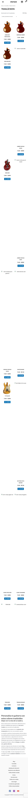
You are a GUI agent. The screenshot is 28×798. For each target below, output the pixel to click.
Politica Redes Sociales (14, 772)
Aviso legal (14, 781)
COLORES (6, 5)
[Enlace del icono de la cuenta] (22, 2)
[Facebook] (10, 791)
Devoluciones (14, 777)
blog (23, 746)
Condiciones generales (14, 784)
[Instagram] (14, 791)
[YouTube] (18, 791)
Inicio (2, 5)
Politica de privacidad (14, 786)
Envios (14, 775)
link (9, 751)
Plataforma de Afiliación (14, 770)
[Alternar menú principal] (2, 1)
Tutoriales (14, 763)
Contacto (14, 766)
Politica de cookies (14, 779)
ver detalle (7, 42)
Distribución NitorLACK (14, 768)
